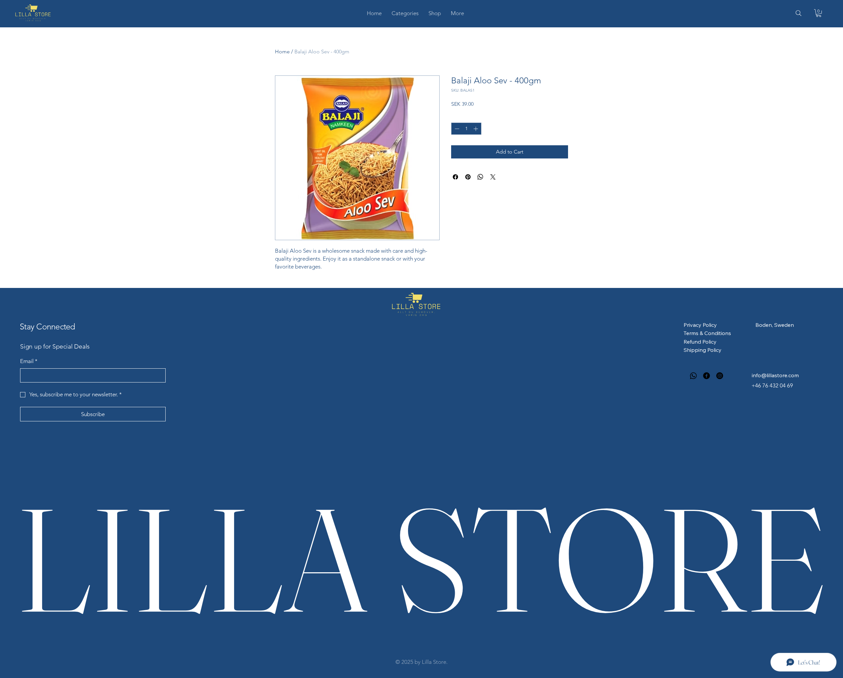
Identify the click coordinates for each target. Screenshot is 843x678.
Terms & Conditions (707, 333)
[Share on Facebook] (455, 177)
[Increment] (476, 128)
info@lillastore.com (775, 375)
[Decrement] (456, 128)
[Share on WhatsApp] (480, 177)
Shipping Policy (702, 350)
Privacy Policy (700, 325)
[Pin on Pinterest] (468, 177)
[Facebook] (706, 376)
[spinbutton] (466, 128)
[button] (405, 13)
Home (282, 51)
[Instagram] (720, 376)
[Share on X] (493, 177)
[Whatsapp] (693, 376)
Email (29, 361)
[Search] (798, 13)
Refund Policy (700, 341)
